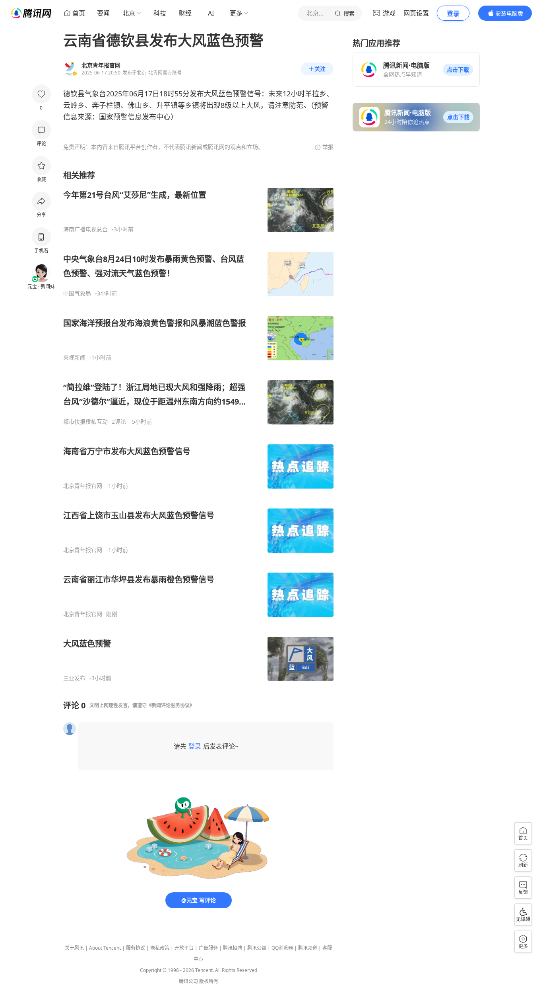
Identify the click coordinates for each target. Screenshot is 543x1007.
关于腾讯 (74, 947)
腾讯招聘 (232, 947)
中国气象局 (77, 293)
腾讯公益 (256, 947)
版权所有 (208, 981)
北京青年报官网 (82, 486)
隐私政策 (159, 947)
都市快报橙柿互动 (85, 421)
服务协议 (135, 947)
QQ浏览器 (282, 947)
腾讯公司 (188, 981)
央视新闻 (74, 357)
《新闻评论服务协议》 (170, 705)
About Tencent (105, 947)
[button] (458, 70)
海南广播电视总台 (85, 229)
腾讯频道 (307, 947)
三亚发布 (74, 678)
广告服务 (208, 947)
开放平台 (184, 947)
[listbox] (198, 426)
